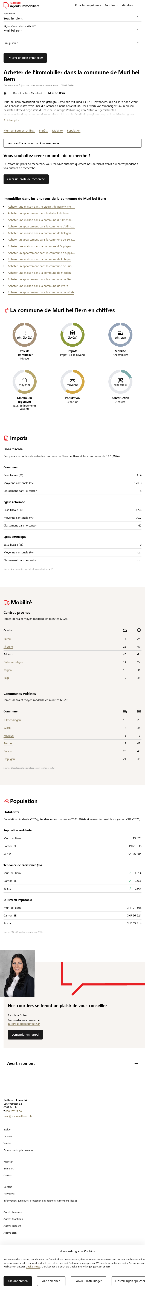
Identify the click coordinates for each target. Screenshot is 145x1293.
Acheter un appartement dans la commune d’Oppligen (41, 253)
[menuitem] (88, 5)
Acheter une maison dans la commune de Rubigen (39, 259)
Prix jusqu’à (11, 43)
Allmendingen (12, 720)
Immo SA (9, 1168)
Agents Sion (10, 1232)
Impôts (43, 130)
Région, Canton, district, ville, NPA (20, 26)
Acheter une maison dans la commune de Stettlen (39, 272)
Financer (8, 1161)
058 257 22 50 (13, 1111)
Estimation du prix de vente (18, 1150)
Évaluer (7, 1129)
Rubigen (9, 735)
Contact (8, 1186)
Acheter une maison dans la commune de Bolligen (39, 233)
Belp (6, 677)
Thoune (8, 646)
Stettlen (8, 743)
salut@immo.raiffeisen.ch (18, 1116)
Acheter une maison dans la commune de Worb (38, 286)
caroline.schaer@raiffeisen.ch (24, 1023)
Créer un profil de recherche (26, 179)
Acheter (8, 1136)
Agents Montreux (13, 1218)
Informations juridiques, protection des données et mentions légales (40, 1200)
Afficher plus (11, 120)
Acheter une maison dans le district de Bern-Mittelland (41, 206)
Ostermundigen (13, 662)
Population (73, 130)
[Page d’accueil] (5, 93)
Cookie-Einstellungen (88, 1281)
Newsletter (9, 1193)
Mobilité (57, 130)
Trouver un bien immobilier (25, 58)
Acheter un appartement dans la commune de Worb (41, 292)
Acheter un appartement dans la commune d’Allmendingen (41, 226)
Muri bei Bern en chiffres (19, 130)
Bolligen (8, 751)
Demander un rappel (25, 1034)
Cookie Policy (33, 1266)
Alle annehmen (18, 1281)
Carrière (8, 1175)
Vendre (7, 1143)
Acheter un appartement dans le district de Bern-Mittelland (41, 213)
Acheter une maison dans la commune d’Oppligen (39, 246)
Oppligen (9, 759)
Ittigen (8, 670)
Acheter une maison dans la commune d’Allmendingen (41, 220)
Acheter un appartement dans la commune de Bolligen (41, 239)
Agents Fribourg (12, 1225)
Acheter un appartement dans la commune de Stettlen (41, 279)
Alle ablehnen (51, 1281)
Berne (7, 638)
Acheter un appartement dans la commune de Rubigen (41, 266)
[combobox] (70, 30)
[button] (139, 5)
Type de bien (9, 13)
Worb (7, 727)
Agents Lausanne (13, 1212)
